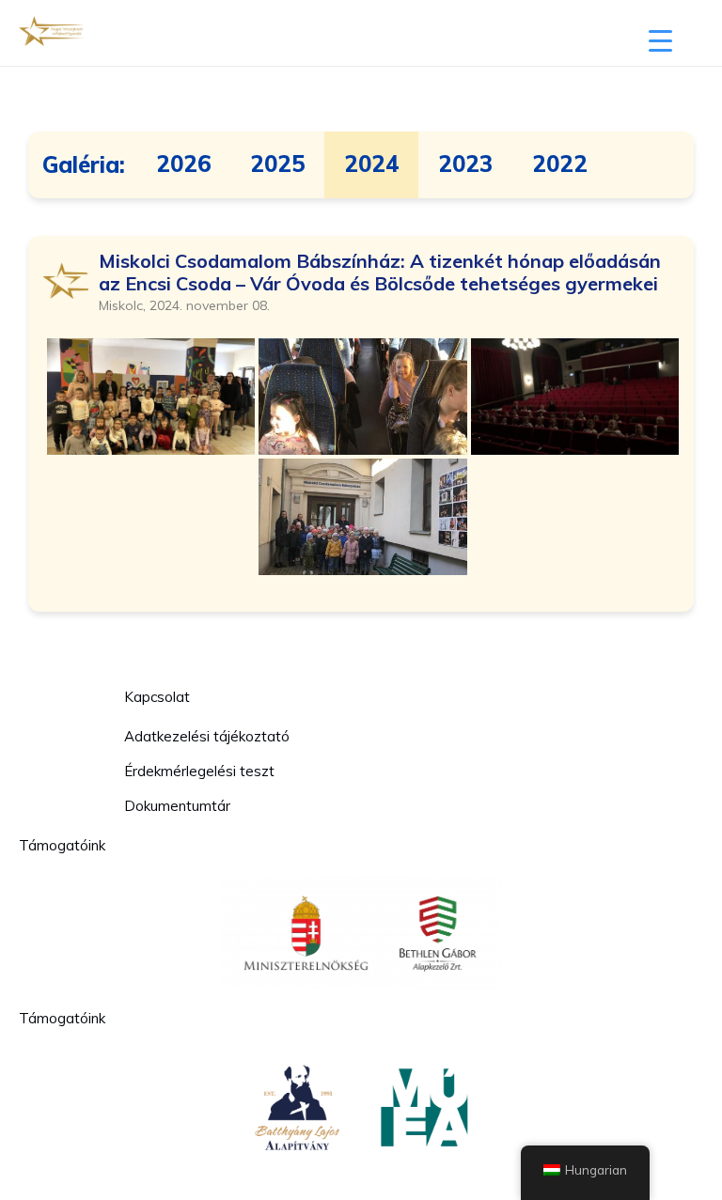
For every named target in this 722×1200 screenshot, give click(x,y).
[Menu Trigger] (660, 40)
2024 (372, 164)
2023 (465, 164)
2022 (560, 164)
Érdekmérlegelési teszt (199, 771)
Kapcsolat (157, 697)
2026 (184, 164)
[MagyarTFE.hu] (52, 33)
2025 (278, 164)
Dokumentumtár (177, 806)
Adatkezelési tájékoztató (207, 736)
